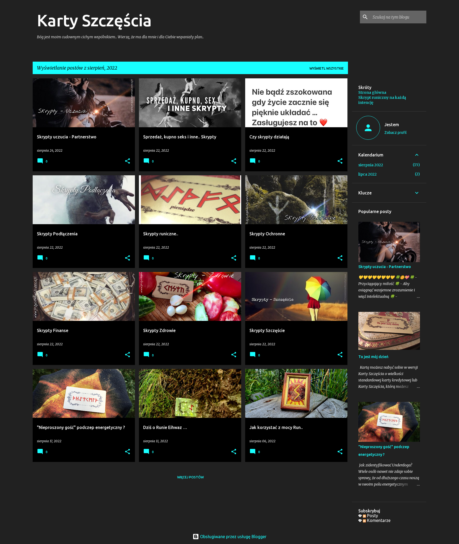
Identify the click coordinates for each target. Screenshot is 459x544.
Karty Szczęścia (94, 20)
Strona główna (372, 92)
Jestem (391, 124)
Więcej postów (190, 477)
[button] (127, 161)
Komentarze (378, 520)
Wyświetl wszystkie (326, 68)
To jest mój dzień (373, 357)
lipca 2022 (367, 174)
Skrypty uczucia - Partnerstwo (384, 267)
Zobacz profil (395, 132)
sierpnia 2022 (370, 165)
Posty (372, 515)
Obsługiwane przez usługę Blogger (232, 536)
